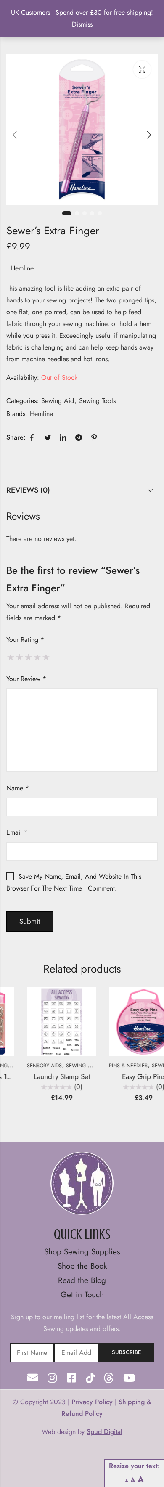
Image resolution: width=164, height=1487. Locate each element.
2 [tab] (77, 213)
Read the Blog (82, 1280)
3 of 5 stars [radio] (28, 657)
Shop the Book (82, 1266)
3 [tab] (84, 213)
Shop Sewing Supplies (82, 1251)
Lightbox (142, 69)
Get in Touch (82, 1294)
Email (17, 832)
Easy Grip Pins (124, 1076)
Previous (14, 135)
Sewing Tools (97, 401)
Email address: (76, 1352)
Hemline (22, 268)
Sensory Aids (25, 1065)
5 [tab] (100, 213)
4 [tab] (92, 213)
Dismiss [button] (82, 24)
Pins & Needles (109, 1065)
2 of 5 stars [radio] (19, 657)
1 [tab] (66, 213)
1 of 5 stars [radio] (10, 657)
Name (17, 788)
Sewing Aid (57, 401)
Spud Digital (104, 1432)
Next (149, 135)
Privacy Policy (92, 1402)
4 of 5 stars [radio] (37, 657)
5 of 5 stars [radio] (46, 657)
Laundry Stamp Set (42, 1076)
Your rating (25, 639)
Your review (26, 679)
